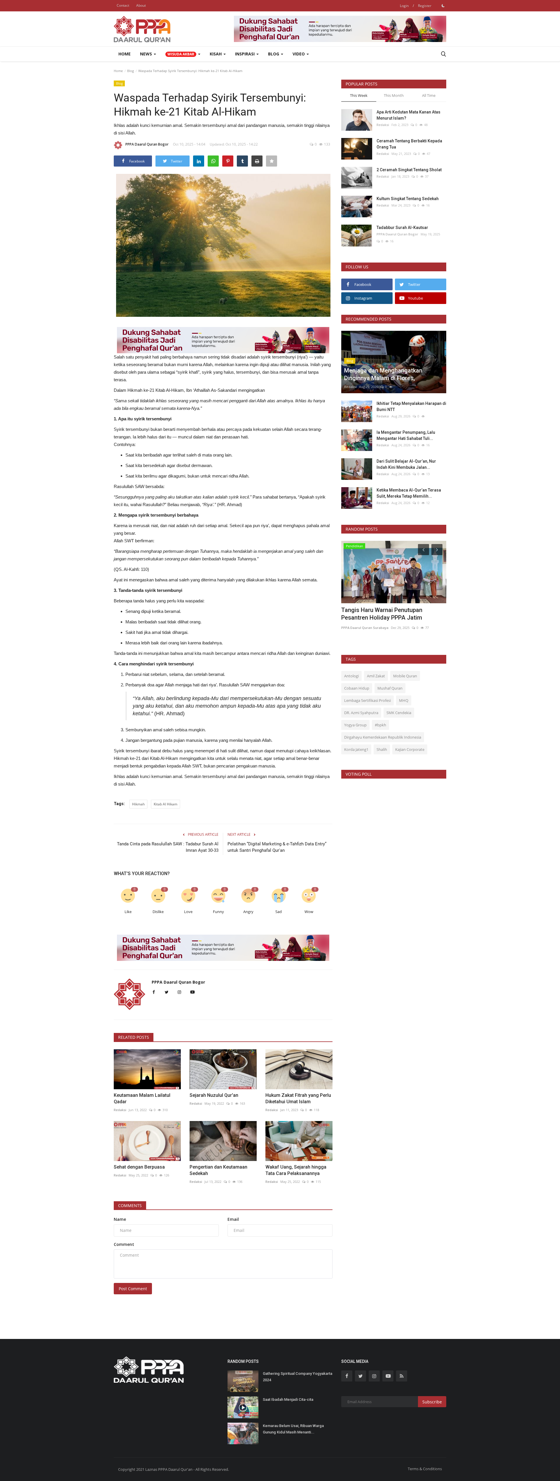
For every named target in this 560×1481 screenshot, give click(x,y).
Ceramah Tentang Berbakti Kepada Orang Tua (409, 144)
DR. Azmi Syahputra (361, 712)
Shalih (382, 749)
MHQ (403, 700)
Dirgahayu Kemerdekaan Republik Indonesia (382, 737)
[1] (443, 5)
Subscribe (432, 1402)
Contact (123, 5)
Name (120, 1219)
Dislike (158, 911)
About (141, 5)
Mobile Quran (405, 676)
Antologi (351, 676)
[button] (183, 54)
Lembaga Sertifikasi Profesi (367, 700)
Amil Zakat (376, 676)
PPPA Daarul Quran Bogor (147, 144)
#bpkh (380, 725)
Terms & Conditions (425, 1468)
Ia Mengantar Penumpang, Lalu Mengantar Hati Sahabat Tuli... (406, 435)
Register (424, 5)
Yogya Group (355, 725)
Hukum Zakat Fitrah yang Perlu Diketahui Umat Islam (298, 1098)
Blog (130, 71)
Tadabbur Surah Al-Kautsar (402, 227)
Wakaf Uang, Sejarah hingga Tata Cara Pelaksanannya (295, 1170)
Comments (130, 1205)
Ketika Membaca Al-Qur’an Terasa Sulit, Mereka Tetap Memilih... (409, 493)
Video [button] (299, 54)
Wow (308, 911)
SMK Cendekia (398, 712)
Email (233, 1219)
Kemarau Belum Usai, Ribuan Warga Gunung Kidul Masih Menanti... (293, 1429)
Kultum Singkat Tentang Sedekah (408, 198)
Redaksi (120, 1110)
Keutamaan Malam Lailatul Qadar (142, 1098)
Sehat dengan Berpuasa (139, 1167)
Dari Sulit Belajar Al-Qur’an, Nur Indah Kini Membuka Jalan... (406, 464)
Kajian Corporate (409, 749)
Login (404, 5)
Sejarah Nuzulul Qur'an (214, 1095)
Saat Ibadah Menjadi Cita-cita (288, 1399)
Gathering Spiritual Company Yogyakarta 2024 (297, 1376)
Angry (248, 911)
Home (124, 54)
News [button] (146, 54)
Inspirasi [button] (245, 54)
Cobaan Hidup (356, 688)
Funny (218, 911)
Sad (278, 911)
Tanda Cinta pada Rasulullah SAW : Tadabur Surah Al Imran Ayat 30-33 (167, 847)
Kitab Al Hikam (165, 804)
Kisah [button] (216, 54)
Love (188, 911)
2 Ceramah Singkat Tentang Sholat (409, 169)
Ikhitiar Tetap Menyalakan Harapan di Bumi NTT (411, 406)
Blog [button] (274, 54)
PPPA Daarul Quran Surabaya (364, 627)
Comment (124, 1244)
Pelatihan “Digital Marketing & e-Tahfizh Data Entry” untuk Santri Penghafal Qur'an (277, 847)
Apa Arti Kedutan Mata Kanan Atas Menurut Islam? (408, 115)
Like (128, 911)
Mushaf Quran (389, 688)
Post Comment (133, 1288)
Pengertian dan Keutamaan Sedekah (218, 1170)
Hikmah (138, 804)
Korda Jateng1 (356, 749)
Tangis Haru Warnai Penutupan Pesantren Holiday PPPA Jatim (381, 613)
